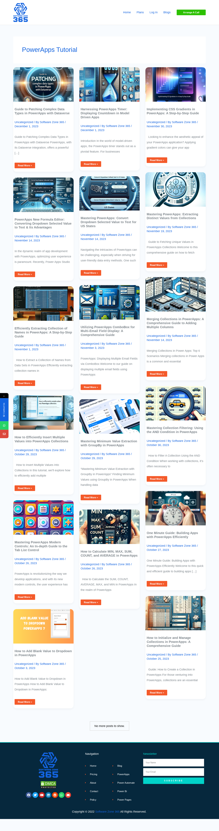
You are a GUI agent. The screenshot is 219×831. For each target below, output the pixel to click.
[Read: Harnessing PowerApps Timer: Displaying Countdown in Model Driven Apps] (109, 82)
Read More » (25, 165)
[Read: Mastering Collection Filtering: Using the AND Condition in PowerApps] (175, 400)
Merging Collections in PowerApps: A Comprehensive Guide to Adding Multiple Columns (175, 323)
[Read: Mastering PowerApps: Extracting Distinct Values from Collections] (175, 187)
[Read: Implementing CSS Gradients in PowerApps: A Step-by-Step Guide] (175, 82)
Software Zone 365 (107, 811)
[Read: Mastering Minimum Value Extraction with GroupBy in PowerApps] (109, 414)
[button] (191, 12)
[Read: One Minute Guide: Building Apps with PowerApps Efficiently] (175, 505)
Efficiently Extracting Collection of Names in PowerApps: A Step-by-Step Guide (43, 332)
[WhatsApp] (4, 425)
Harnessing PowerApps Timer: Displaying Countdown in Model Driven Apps (105, 113)
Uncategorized (24, 122)
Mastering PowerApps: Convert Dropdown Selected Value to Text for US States (108, 222)
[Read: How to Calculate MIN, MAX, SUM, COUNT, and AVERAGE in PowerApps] (109, 524)
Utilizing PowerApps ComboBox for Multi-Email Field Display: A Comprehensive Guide (108, 331)
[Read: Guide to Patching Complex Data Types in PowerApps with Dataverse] (43, 82)
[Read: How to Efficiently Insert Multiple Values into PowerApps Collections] (43, 410)
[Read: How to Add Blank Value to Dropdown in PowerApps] (43, 624)
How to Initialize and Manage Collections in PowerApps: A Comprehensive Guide (169, 641)
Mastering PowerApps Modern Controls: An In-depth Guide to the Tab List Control (41, 546)
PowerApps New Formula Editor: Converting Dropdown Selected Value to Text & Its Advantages (43, 223)
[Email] (4, 434)
